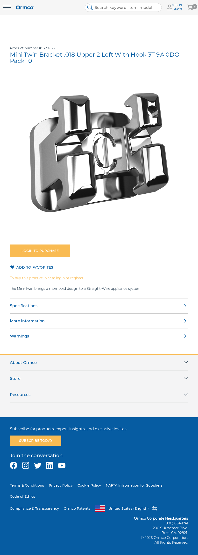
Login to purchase (40, 251)
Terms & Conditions (27, 485)
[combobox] (123, 7)
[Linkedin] (49, 465)
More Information (27, 321)
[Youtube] (61, 465)
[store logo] (25, 8)
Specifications (23, 306)
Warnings (19, 336)
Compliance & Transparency (34, 508)
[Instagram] (25, 465)
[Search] (90, 7)
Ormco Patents (77, 508)
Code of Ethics (22, 496)
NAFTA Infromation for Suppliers (134, 485)
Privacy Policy (61, 485)
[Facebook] (13, 465)
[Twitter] (37, 465)
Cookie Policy (89, 485)
